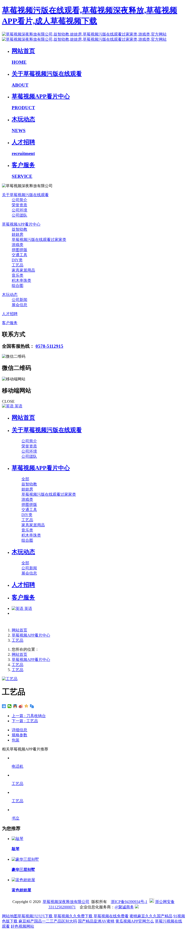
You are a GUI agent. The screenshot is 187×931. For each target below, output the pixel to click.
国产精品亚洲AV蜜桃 (96, 921)
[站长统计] (137, 907)
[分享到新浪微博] (21, 706)
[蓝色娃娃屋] (23, 880)
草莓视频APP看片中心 (31, 635)
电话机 (17, 766)
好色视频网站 (22, 926)
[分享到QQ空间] (26, 706)
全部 (25, 479)
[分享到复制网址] (32, 706)
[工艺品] (98, 775)
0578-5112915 (49, 346)
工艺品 (17, 640)
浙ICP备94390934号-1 (129, 902)
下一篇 (25, 721)
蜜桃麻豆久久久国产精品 (151, 916)
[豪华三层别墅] (25, 859)
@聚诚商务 (124, 907)
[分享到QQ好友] (15, 706)
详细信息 (19, 730)
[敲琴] (17, 839)
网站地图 (10, 916)
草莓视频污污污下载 (35, 916)
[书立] (98, 810)
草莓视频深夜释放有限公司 (66, 902)
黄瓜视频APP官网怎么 (134, 921)
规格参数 (19, 735)
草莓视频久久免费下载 (73, 916)
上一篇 (29, 716)
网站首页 (23, 417)
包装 (15, 740)
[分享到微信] (10, 706)
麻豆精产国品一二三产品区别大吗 (48, 921)
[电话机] (98, 758)
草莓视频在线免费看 (111, 916)
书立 (15, 818)
